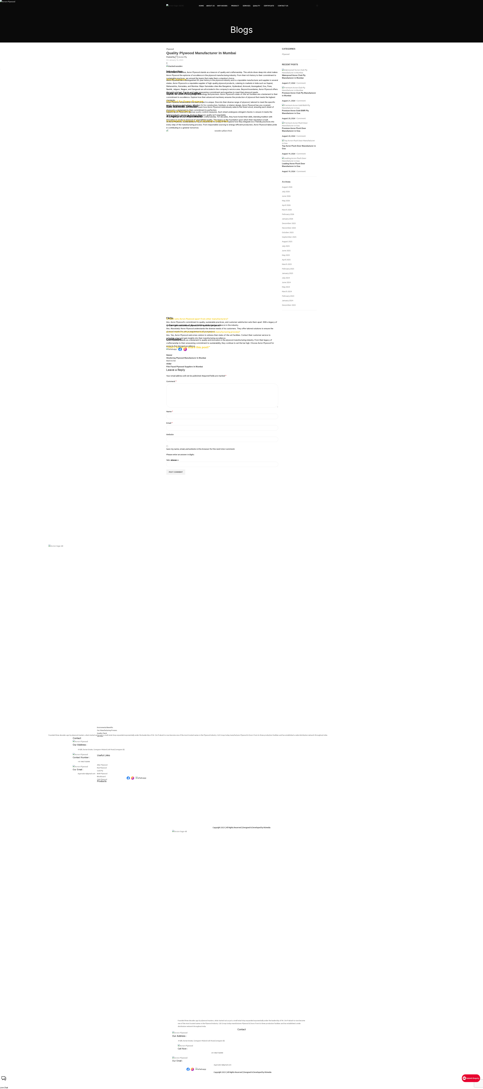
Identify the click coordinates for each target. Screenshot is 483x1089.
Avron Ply (182, 57)
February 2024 (288, 296)
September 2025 (289, 237)
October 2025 (288, 232)
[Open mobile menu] (317, 6)
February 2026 (288, 214)
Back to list (171, 361)
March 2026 (287, 210)
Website (170, 434)
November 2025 (289, 228)
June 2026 (286, 196)
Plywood (170, 49)
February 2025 (288, 269)
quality (198, 112)
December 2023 (289, 305)
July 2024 (286, 278)
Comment (171, 381)
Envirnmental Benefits (105, 727)
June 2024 (286, 282)
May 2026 (286, 201)
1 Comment (300, 83)
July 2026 (286, 191)
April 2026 (286, 205)
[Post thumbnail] (299, 71)
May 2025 (286, 255)
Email (169, 423)
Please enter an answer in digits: (180, 454)
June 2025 (286, 250)
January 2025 (287, 273)
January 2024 (287, 300)
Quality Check (102, 733)
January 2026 (287, 219)
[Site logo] (175, 5)
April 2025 (286, 260)
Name (169, 411)
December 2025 (289, 223)
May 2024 (286, 287)
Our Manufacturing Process (107, 730)
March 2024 (287, 291)
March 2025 (287, 264)
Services (100, 736)
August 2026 (287, 187)
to (254, 112)
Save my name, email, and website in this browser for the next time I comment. (200, 449)
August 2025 (287, 241)
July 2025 (286, 246)
